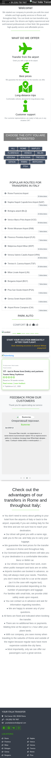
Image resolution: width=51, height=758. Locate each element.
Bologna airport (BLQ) (27, 212)
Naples (36, 148)
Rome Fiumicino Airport (27, 194)
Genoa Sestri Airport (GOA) (27, 300)
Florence (13, 153)
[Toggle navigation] (3, 2)
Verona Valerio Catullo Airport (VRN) (27, 256)
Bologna (25, 157)
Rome (23, 148)
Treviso (40, 157)
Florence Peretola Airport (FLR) (27, 238)
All (13, 148)
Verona (11, 157)
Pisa (25, 166)
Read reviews (8, 383)
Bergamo (38, 162)
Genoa (12, 162)
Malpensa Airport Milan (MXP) (27, 247)
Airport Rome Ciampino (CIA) (27, 308)
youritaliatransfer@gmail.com (15, 723)
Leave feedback (19, 383)
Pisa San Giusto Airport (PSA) (27, 291)
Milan (40, 153)
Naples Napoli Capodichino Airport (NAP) (27, 203)
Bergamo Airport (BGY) (27, 282)
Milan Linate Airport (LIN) (27, 273)
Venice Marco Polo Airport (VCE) (27, 221)
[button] (5, 328)
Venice (28, 153)
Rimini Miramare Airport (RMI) (27, 229)
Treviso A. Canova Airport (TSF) (27, 265)
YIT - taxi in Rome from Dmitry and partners (23, 371)
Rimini (24, 162)
